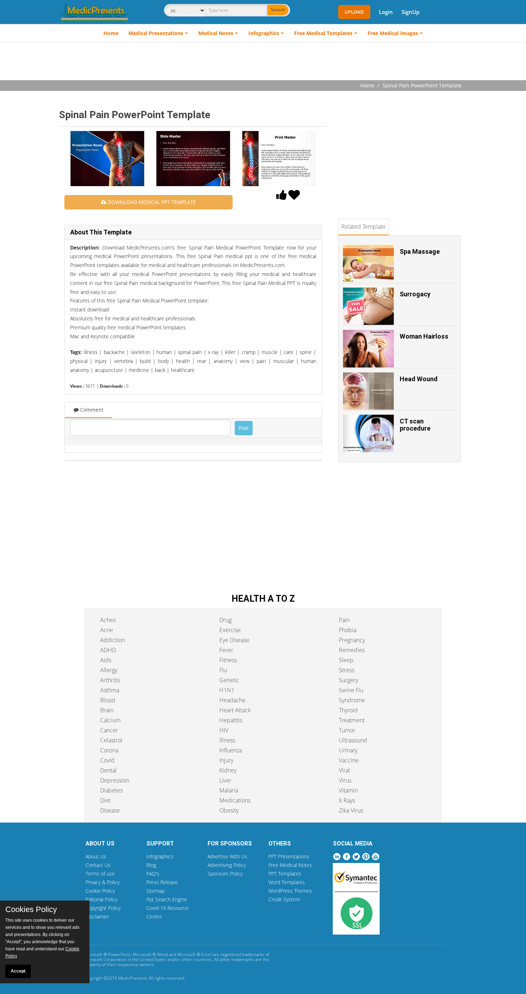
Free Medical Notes (290, 865)
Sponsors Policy (225, 873)
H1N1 (226, 690)
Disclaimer (97, 916)
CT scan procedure (415, 424)
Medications (234, 800)
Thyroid (348, 710)
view (244, 361)
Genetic (229, 680)
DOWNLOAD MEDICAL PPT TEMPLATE (151, 202)
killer (230, 352)
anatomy (223, 361)
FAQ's (152, 873)
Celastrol (111, 740)
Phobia (347, 630)
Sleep (346, 660)
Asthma (109, 690)
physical (79, 361)
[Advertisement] (263, 62)
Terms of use (100, 873)
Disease (110, 810)
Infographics (263, 33)
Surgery (348, 680)
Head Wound (419, 379)
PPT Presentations (288, 856)
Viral (344, 770)
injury (101, 361)
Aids (105, 660)
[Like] (281, 197)
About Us (96, 856)
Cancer (109, 730)
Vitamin (348, 790)
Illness (227, 740)
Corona (109, 750)
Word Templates (286, 882)
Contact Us (98, 865)
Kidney (228, 770)
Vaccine (349, 760)
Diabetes (111, 790)
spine (305, 352)
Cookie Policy (100, 890)
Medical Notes (215, 33)
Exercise (230, 630)
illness (91, 352)
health (183, 361)
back (160, 370)
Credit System (284, 899)
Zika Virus (351, 810)
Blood (107, 700)
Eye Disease (234, 640)
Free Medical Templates (323, 33)
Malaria (228, 790)
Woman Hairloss (424, 336)
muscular (283, 361)
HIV (223, 730)
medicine (139, 370)
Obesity (229, 810)
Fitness (228, 660)
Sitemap (155, 890)
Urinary (348, 750)
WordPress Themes (290, 890)
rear (201, 361)
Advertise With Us (227, 856)
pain (261, 361)
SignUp (410, 11)
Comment (91, 409)
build (145, 361)
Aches (108, 620)
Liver (225, 780)
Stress (346, 670)
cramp (248, 352)
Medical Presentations (155, 33)
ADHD (108, 650)
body (163, 361)
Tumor (347, 730)
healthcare (183, 370)
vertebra (123, 361)
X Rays (347, 800)
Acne (106, 630)
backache (114, 352)
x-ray (213, 352)
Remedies (352, 650)
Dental (108, 770)
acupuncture (109, 370)
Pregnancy (352, 640)
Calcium (110, 720)
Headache (232, 700)
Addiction (112, 640)
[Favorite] (294, 197)
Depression (114, 780)
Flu (223, 670)
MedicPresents (132, 978)
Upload (354, 12)
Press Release (162, 882)
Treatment (352, 720)
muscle (270, 352)
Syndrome (352, 700)
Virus (345, 780)
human (164, 352)
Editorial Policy (101, 899)
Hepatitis (230, 720)
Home (110, 33)
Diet (105, 800)
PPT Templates (284, 873)
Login (386, 11)
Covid (107, 760)
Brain (106, 710)
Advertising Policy (227, 865)
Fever (226, 650)
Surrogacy (415, 294)
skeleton (140, 352)
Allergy (108, 670)
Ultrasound (353, 740)
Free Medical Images (392, 33)
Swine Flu (351, 690)
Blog (151, 865)
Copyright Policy (103, 908)
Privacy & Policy (103, 882)
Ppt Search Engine (166, 899)
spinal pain (190, 352)
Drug (225, 620)
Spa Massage (420, 251)
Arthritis (110, 680)
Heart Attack (235, 710)
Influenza (230, 750)
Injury (226, 760)
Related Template (363, 227)
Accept (18, 971)
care (288, 352)
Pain (344, 620)
